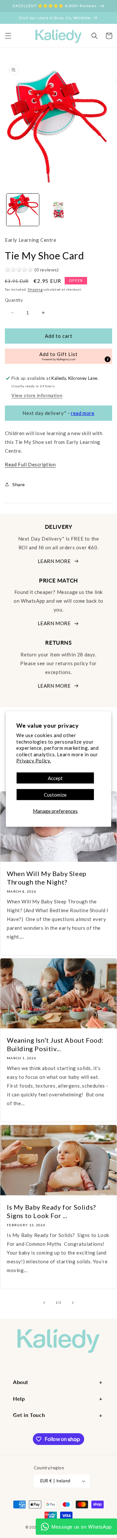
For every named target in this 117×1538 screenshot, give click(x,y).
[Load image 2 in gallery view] (58, 210)
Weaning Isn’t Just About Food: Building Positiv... (55, 1044)
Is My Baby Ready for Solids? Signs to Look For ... (51, 1211)
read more (82, 413)
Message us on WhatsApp (81, 1526)
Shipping (35, 289)
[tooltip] (107, 359)
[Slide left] (44, 1303)
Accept (55, 778)
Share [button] (18, 484)
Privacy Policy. (33, 760)
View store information (36, 395)
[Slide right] (73, 1303)
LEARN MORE (54, 561)
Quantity (14, 300)
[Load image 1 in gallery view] (22, 210)
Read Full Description (30, 464)
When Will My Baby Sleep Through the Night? (46, 878)
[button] (8, 36)
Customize (55, 794)
